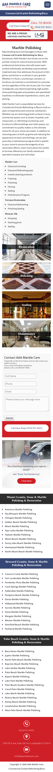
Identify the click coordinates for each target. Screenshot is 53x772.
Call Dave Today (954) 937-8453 (26, 25)
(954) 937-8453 (43, 27)
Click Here (26, 480)
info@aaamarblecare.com (26, 756)
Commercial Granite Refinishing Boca (26, 768)
